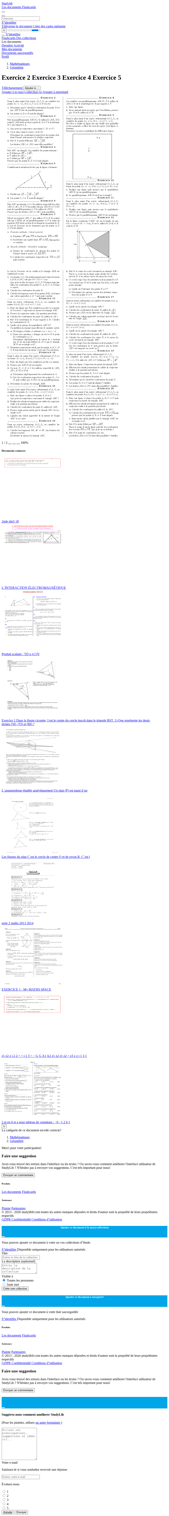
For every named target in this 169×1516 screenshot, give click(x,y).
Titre (5, 1253)
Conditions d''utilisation (47, 1219)
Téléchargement (12, 88)
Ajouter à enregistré (55, 92)
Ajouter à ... (32, 88)
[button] (10, 443)
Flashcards (29, 7)
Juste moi (13, 1284)
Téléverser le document (17, 26)
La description (18, 1261)
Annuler (7, 1512)
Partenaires (18, 1208)
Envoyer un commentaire (18, 1175)
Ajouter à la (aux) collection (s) (22, 92)
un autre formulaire (48, 1422)
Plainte (6, 1208)
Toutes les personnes (20, 1280)
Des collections (26, 38)
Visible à (7, 1276)
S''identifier (9, 22)
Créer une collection (15, 1288)
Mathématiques (20, 64)
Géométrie (16, 67)
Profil (5, 56)
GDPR (7, 1219)
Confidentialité (22, 1219)
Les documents (12, 7)
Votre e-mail (10, 1462)
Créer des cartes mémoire (49, 26)
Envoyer (21, 1512)
